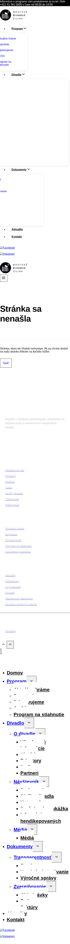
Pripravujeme (29, 702)
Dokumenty (20, 846)
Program (17, 681)
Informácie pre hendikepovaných (40, 817)
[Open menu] (3, 278)
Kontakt (17, 236)
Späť (6, 363)
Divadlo (15, 723)
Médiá (20, 829)
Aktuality (17, 229)
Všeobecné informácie (33, 745)
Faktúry (29, 907)
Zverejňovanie (30, 886)
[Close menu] (1, 651)
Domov (15, 672)
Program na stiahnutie (39, 714)
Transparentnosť (33, 857)
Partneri (29, 773)
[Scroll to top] (3, 645)
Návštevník (26, 781)
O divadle (24, 733)
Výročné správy (38, 878)
